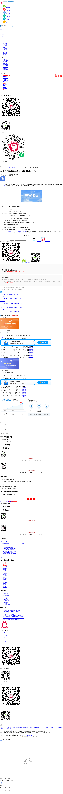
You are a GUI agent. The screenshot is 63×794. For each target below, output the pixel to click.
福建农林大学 (6, 595)
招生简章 (5, 47)
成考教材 (2, 34)
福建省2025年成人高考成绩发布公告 (11, 619)
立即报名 (2, 337)
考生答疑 (5, 84)
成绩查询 (5, 79)
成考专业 (5, 49)
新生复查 (5, 582)
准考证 (4, 574)
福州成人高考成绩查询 (17, 727)
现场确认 (5, 572)
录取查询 (5, 81)
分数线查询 (5, 80)
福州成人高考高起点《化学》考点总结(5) (17, 231)
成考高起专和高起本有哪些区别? (10, 553)
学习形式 (5, 586)
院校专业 (2, 29)
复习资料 (13, 167)
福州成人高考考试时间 (28, 727)
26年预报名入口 (3, 501)
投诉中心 (2, 737)
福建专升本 (3, 728)
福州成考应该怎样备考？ (8, 612)
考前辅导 (5, 53)
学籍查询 (5, 83)
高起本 (17, 167)
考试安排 (5, 575)
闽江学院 (5, 597)
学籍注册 (5, 587)
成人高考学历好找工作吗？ (9, 555)
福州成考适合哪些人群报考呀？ (10, 614)
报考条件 (5, 565)
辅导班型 (2, 31)
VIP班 (4, 90)
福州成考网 (7, 167)
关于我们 (9, 727)
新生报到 (5, 584)
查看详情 (31, 347)
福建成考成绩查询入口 (12, 501)
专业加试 (5, 569)
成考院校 (5, 48)
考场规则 (5, 577)
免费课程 (2, 38)
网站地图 (9, 728)
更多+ (4, 70)
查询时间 (5, 581)
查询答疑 (5, 578)
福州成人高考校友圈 (58, 76)
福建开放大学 (6, 602)
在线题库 (2, 36)
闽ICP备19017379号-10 (27, 735)
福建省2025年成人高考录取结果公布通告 (12, 615)
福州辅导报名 (37, 727)
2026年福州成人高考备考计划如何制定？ (12, 610)
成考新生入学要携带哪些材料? (9, 548)
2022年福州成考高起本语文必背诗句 (14, 289)
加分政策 (5, 570)
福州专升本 (59, 727)
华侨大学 (5, 594)
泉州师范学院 (6, 599)
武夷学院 (5, 598)
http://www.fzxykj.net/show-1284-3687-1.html (16, 271)
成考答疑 (5, 45)
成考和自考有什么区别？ (8, 546)
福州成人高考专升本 (45, 727)
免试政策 (5, 573)
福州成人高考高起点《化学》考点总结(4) (15, 287)
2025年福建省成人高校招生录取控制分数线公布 (13, 618)
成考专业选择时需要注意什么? (9, 551)
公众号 (4, 87)
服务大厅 (5, 52)
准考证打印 (5, 78)
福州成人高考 (3, 727)
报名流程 (5, 563)
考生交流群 (5, 88)
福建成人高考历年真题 (59, 75)
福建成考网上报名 (7, 75)
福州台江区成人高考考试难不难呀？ (11, 611)
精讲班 (4, 89)
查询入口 (5, 579)
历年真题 (5, 51)
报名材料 (5, 564)
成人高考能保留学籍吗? (8, 552)
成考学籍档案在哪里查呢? (6, 543)
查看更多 (2, 557)
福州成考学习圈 (3, 541)
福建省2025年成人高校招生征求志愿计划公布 (13, 616)
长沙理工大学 (6, 604)
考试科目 (5, 566)
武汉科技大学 (6, 603)
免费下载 (2, 41)
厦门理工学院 (6, 600)
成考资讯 (5, 44)
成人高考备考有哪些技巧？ (9, 547)
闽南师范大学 (6, 593)
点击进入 (23, 543)
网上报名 (5, 54)
